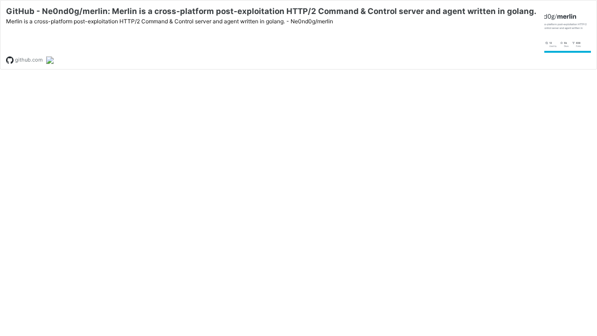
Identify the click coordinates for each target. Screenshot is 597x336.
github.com (28, 59)
